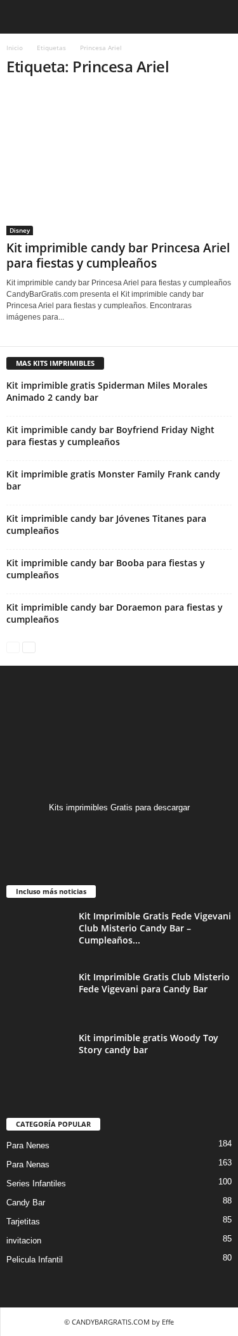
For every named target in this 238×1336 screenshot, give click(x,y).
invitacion (23, 1240)
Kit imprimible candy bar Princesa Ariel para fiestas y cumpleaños (118, 255)
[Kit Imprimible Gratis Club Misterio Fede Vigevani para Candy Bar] (38, 994)
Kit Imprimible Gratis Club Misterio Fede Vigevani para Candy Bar (154, 983)
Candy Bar (25, 1202)
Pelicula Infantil (34, 1259)
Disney (20, 230)
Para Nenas (28, 1164)
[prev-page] (13, 646)
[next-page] (29, 646)
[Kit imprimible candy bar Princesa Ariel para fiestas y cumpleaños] (119, 162)
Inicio (14, 47)
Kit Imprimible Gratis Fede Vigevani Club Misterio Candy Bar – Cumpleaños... (155, 928)
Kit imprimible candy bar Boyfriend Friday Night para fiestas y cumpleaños (110, 436)
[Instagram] (119, 832)
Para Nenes (28, 1145)
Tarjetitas (23, 1221)
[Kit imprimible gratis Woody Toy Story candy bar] (38, 1055)
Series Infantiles (36, 1183)
